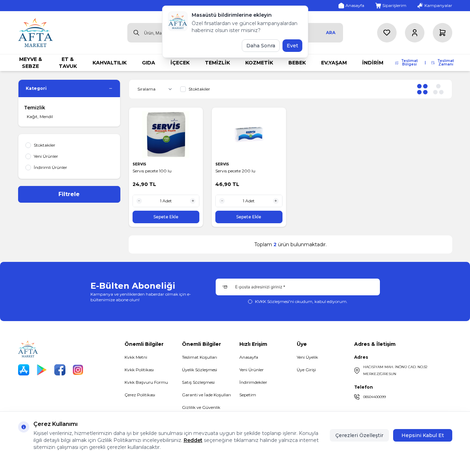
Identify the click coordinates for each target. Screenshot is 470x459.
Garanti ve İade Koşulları (206, 394)
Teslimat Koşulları (199, 357)
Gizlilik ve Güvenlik (201, 407)
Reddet (193, 440)
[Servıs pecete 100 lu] (166, 134)
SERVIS (140, 164)
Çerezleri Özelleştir (359, 435)
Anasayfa (248, 357)
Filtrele (69, 194)
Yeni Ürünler (251, 369)
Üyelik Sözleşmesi (199, 369)
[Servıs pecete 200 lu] (248, 134)
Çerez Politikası (140, 394)
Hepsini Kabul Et (422, 435)
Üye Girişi (306, 369)
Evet (292, 45)
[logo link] (35, 32)
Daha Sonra (260, 45)
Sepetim (247, 394)
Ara (330, 32)
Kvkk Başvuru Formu (146, 382)
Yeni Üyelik (307, 357)
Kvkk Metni (136, 357)
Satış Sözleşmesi (198, 382)
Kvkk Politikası (139, 369)
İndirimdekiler (253, 382)
